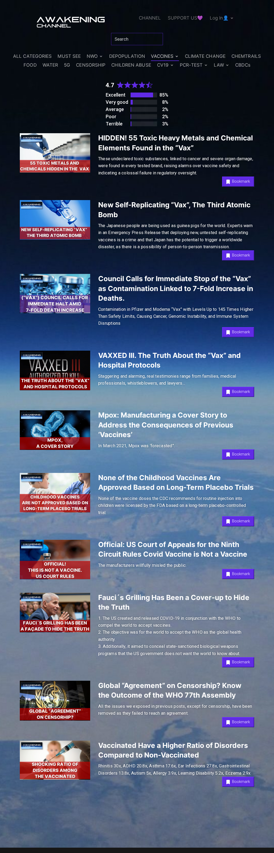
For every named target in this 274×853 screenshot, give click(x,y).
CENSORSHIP (90, 65)
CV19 (163, 65)
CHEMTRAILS (246, 56)
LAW (219, 65)
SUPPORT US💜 (185, 18)
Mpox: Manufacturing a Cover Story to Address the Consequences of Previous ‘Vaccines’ (165, 425)
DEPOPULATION (127, 56)
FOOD (30, 65)
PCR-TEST (191, 65)
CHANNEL (150, 18)
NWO (92, 56)
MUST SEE (69, 56)
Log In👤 (219, 18)
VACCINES (162, 56)
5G (67, 65)
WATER (50, 65)
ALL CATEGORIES (32, 56)
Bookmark (240, 181)
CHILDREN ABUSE (131, 65)
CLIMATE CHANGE (205, 56)
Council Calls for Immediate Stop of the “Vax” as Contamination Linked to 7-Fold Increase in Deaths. (175, 288)
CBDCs (242, 65)
